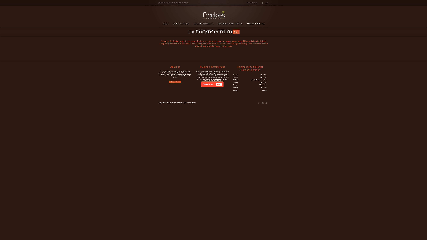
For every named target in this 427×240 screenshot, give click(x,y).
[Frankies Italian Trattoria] (213, 10)
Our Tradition (204, 30)
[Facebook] (263, 3)
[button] (212, 84)
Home (165, 24)
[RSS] (266, 103)
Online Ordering (203, 24)
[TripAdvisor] (266, 3)
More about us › (175, 81)
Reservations (181, 24)
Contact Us (224, 30)
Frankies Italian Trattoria (177, 103)
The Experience (256, 24)
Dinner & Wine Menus (230, 24)
